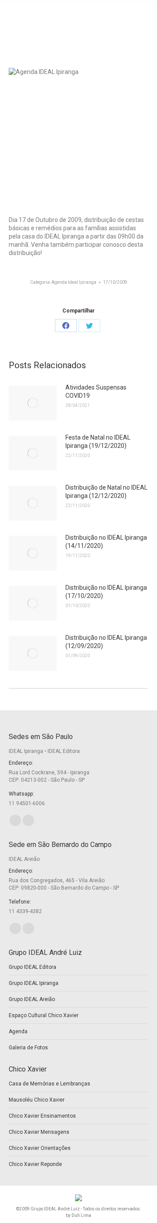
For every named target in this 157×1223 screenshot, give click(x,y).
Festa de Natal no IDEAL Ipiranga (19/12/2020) (97, 441)
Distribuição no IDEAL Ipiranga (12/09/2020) (106, 641)
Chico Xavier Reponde (35, 1164)
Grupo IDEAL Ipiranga (33, 983)
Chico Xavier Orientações (40, 1148)
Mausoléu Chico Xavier (37, 1100)
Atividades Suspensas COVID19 (95, 391)
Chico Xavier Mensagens (39, 1132)
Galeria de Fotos (28, 1048)
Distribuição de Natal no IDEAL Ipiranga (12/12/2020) (106, 491)
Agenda (18, 1031)
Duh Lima (81, 1215)
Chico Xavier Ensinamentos (42, 1116)
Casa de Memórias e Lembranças (49, 1084)
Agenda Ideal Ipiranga (73, 282)
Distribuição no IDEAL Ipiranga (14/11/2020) (106, 541)
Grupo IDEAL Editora (32, 967)
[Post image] (33, 403)
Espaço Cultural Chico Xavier (43, 1015)
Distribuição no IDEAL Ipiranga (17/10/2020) (106, 591)
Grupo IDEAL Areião (32, 999)
